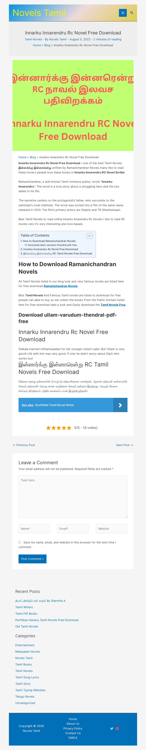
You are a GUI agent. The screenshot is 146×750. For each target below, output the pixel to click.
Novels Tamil (39, 12)
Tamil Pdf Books (26, 613)
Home (37, 45)
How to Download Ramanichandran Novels (49, 240)
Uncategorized (25, 703)
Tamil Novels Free (113, 304)
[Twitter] (111, 728)
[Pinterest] (117, 728)
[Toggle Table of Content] (88, 236)
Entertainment (24, 645)
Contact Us (73, 733)
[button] (132, 13)
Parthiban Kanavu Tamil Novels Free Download (47, 620)
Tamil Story (23, 683)
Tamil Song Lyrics (27, 677)
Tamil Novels (33, 39)
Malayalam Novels (27, 651)
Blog (47, 45)
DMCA (73, 737)
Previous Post (24, 445)
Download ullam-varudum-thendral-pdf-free (52, 245)
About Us (73, 723)
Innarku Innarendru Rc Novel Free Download (50, 249)
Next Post (124, 445)
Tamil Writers (24, 607)
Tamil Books (23, 664)
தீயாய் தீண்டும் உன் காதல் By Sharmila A (40, 600)
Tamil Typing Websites (30, 690)
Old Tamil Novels (26, 626)
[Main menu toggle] (123, 13)
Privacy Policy (72, 728)
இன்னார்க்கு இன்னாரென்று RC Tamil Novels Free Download (57, 253)
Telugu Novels (24, 696)
